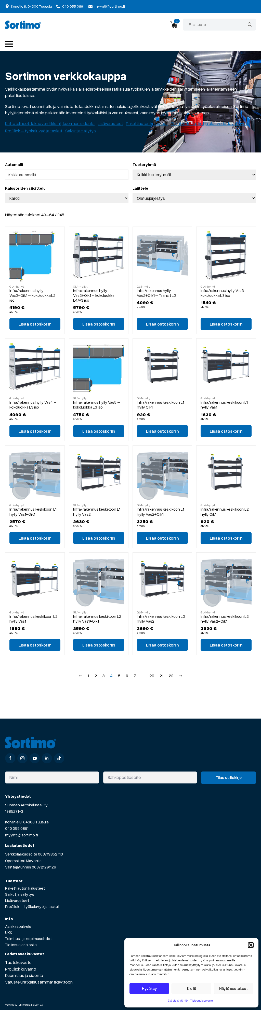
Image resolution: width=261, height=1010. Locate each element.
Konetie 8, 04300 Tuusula (27, 821)
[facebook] (10, 758)
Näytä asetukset (233, 988)
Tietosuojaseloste (201, 1000)
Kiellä (191, 988)
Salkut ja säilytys (80, 130)
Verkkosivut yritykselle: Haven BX (24, 1004)
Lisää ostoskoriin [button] (35, 324)
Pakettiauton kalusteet (147, 123)
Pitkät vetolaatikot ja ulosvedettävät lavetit (210, 123)
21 (161, 675)
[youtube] (35, 758)
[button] (250, 945)
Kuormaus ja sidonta (24, 975)
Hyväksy (149, 988)
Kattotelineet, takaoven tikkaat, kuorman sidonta (50, 123)
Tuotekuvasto (18, 962)
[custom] (59, 758)
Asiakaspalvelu (18, 926)
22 (171, 675)
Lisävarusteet (110, 123)
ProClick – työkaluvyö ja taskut (33, 130)
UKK (8, 932)
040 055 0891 (17, 828)
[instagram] (22, 758)
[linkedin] (47, 758)
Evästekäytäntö (178, 1000)
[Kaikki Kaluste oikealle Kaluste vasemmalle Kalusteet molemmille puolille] (66, 198)
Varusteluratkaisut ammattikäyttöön (39, 982)
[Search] (250, 25)
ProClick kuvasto (20, 969)
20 (151, 675)
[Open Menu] (9, 44)
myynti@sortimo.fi (21, 834)
